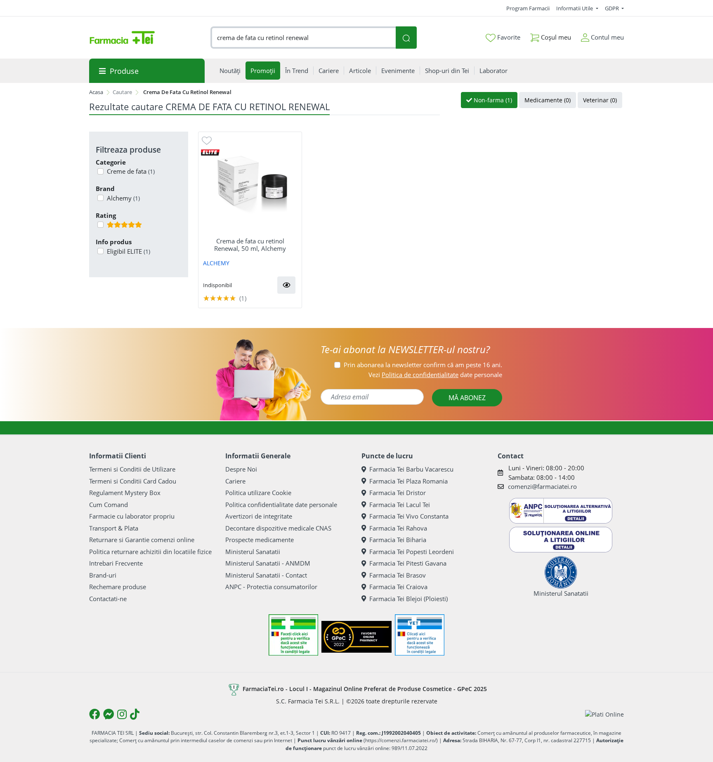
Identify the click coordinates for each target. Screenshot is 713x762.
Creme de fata (131, 171)
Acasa (96, 92)
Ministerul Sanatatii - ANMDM (267, 563)
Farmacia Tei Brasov (397, 575)
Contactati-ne (108, 599)
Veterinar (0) (600, 100)
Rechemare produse (117, 587)
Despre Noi (241, 469)
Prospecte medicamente (259, 540)
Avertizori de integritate (258, 516)
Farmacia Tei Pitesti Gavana (407, 563)
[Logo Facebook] (94, 714)
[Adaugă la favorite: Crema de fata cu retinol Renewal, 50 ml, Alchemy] (207, 140)
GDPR (612, 8)
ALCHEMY (216, 263)
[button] (286, 285)
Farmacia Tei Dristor (397, 492)
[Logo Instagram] (122, 714)
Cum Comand (108, 504)
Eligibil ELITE (128, 251)
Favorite (508, 37)
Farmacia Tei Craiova (398, 587)
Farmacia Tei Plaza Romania (408, 481)
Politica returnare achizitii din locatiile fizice (150, 551)
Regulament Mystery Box (125, 492)
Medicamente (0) (547, 100)
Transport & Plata (113, 528)
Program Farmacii (528, 8)
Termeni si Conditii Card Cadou (132, 481)
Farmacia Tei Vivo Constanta (409, 516)
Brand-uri (102, 575)
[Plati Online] (604, 714)
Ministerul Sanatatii (252, 551)
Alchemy (123, 198)
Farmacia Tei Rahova (398, 528)
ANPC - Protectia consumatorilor (271, 587)
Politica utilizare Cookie (258, 492)
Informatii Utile (575, 8)
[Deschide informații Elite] (210, 152)
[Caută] (406, 37)
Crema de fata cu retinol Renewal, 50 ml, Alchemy (250, 244)
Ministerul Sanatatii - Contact (266, 575)
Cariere (235, 481)
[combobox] (303, 37)
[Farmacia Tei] (122, 38)
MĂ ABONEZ (467, 397)
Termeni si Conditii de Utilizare (132, 469)
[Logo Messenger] (108, 714)
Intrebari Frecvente (116, 563)
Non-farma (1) (492, 100)
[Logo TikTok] (134, 714)
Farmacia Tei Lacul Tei (399, 504)
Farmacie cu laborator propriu (132, 516)
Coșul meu (555, 37)
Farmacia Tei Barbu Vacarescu (411, 469)
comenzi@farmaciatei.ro (542, 486)
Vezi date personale (435, 374)
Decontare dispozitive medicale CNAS (278, 528)
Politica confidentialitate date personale (281, 504)
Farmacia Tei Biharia (397, 540)
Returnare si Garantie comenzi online (141, 540)
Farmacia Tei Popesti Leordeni (411, 551)
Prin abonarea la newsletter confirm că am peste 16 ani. (423, 365)
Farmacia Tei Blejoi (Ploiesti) (408, 599)
